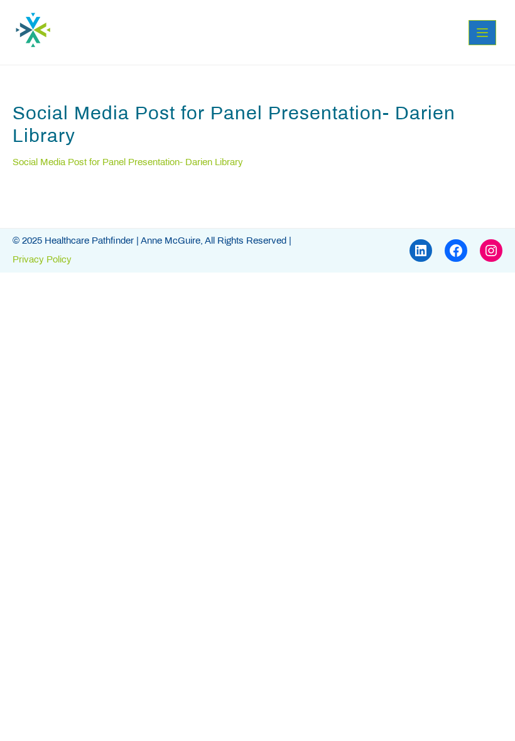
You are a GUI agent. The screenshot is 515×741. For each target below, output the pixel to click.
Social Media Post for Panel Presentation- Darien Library (128, 162)
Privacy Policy (42, 260)
